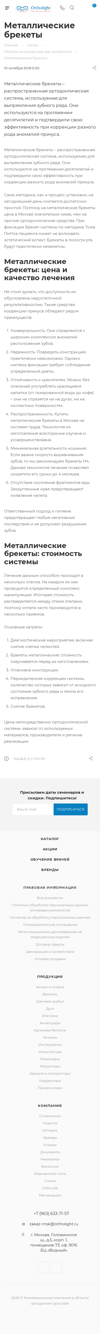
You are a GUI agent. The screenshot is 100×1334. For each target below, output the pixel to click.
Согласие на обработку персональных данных (50, 917)
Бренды (50, 870)
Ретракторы (50, 1066)
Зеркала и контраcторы (50, 1073)
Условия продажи (50, 959)
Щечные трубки (50, 1001)
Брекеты (50, 994)
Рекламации (50, 1195)
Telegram (56, 1267)
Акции (50, 849)
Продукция (50, 976)
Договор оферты (50, 944)
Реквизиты (50, 1159)
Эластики (50, 1016)
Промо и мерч (50, 1088)
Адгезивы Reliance (50, 1030)
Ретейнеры (50, 1059)
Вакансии (50, 1166)
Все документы (50, 898)
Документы (50, 1152)
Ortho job (50, 1188)
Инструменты (50, 1044)
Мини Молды (50, 1052)
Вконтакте (43, 1267)
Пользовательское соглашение (50, 924)
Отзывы (50, 1145)
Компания (50, 1106)
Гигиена (50, 1037)
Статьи (50, 1181)
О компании (50, 1116)
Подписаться (71, 809)
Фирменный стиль (50, 1173)
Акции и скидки (50, 987)
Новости (50, 1123)
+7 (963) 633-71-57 (51, 1214)
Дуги (50, 1008)
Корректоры (50, 1081)
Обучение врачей (50, 859)
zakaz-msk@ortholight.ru (53, 1223)
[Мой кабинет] (81, 8)
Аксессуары (50, 1023)
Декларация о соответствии (50, 952)
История (50, 1130)
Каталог (50, 839)
